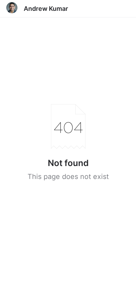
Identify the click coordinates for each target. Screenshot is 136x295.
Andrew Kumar (46, 8)
